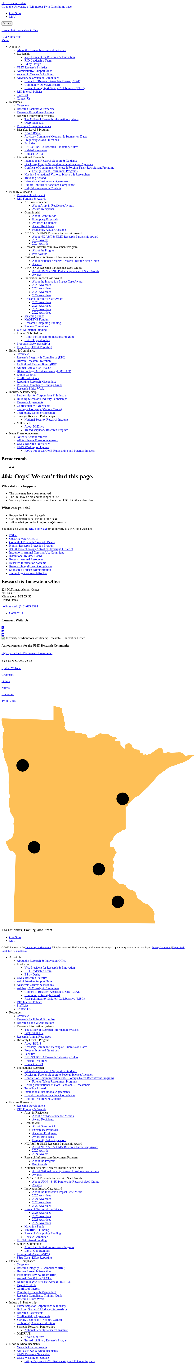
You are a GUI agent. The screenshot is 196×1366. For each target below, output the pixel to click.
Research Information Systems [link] (35, 115)
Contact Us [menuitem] (23, 98)
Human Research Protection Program (31, 545)
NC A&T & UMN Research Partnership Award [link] (53, 233)
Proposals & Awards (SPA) (33, 1254)
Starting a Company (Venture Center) (39, 1319)
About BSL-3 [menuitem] (32, 133)
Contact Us (16, 613)
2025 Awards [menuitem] (40, 240)
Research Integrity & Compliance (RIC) (41, 1268)
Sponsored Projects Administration (30, 569)
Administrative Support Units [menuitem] (34, 71)
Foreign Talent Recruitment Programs (55, 1081)
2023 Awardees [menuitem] (41, 291)
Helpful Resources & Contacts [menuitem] (42, 188)
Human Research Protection (34, 1271)
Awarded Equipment (44, 1133)
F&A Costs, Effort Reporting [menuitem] (34, 347)
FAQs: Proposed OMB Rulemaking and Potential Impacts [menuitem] (59, 450)
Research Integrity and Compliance (30, 566)
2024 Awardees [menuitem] (41, 288)
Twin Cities (9, 700)
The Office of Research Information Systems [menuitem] (51, 119)
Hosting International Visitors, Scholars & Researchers (57, 1085)
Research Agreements (30, 1312)
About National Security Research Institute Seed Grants (65, 1171)
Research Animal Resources (26, 559)
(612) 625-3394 (28, 606)
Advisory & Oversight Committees (38, 988)
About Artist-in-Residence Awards (53, 1116)
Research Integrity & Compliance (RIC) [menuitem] (41, 357)
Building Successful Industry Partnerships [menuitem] (42, 398)
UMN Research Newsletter (33, 1354)
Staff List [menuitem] (22, 95)
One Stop (15, 13)
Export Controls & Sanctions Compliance (49, 1095)
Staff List (22, 1005)
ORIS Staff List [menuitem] (33, 122)
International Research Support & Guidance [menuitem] (50, 160)
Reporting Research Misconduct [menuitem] (36, 381)
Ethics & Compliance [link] (22, 350)
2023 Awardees (41, 1202)
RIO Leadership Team (37, 971)
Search (7, 23)
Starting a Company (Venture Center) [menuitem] (39, 409)
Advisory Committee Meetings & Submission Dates (55, 1047)
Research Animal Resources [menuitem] (34, 126)
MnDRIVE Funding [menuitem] (36, 319)
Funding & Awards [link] (20, 191)
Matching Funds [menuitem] (34, 316)
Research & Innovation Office (20, 30)
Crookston (8, 674)
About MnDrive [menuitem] (34, 426)
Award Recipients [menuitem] (43, 209)
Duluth (6, 681)
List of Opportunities (37, 1250)
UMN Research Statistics (32, 978)
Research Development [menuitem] (31, 195)
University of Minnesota (38, 947)
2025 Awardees (41, 1195)
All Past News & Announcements (37, 1350)
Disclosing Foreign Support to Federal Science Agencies (58, 1074)
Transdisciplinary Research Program (46, 1340)
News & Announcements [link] (24, 433)
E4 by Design (32, 974)
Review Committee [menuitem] (36, 326)
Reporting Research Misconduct (36, 1292)
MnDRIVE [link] (24, 423)
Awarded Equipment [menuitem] (44, 222)
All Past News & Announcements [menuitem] (37, 440)
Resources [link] (15, 102)
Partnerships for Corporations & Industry (41, 1306)
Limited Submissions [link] (29, 333)
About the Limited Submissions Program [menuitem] (49, 336)
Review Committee (36, 1236)
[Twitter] (98, 627)
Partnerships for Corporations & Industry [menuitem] (41, 395)
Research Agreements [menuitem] (30, 402)
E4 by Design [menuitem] (32, 64)
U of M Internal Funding (32, 1240)
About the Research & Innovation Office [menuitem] (41, 50)
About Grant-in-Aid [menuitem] (44, 216)
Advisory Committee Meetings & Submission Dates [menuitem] (55, 136)
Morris (6, 687)
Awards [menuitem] (37, 264)
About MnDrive (34, 1337)
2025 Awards (40, 1150)
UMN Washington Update (33, 1357)
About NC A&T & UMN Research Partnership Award (65, 1147)
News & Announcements (32, 1347)
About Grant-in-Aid (44, 1126)
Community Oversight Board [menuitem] (42, 84)
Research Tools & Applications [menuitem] (35, 112)
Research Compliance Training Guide (39, 1295)
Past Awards (39, 1164)
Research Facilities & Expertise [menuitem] (36, 108)
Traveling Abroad (35, 1088)
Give (4, 36)
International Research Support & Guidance (50, 1071)
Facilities (29, 1053)
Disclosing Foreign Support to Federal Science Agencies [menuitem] (58, 164)
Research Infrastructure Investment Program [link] (51, 247)
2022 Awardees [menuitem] (41, 295)
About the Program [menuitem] (43, 250)
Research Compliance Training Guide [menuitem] (39, 385)
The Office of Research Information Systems (51, 1029)
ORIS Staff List (33, 1033)
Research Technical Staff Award (43, 1209)
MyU (12, 16)
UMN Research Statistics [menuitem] (32, 67)
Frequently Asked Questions (41, 1050)
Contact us (14, 36)
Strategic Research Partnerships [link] (36, 416)
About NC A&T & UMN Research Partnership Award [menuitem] (65, 236)
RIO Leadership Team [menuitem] (37, 60)
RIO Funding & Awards (31, 1109)
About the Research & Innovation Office (41, 960)
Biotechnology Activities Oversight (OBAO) (44, 1281)
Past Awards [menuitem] (39, 253)
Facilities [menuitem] (29, 143)
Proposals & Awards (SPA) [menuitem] (33, 343)
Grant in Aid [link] (32, 212)
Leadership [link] (23, 53)
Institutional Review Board (25, 556)
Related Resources (35, 1060)
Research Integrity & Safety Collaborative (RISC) (54, 998)
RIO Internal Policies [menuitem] (29, 91)
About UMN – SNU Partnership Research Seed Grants (65, 1181)
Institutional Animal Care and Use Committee (36, 552)
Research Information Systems (27, 562)
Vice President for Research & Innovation (49, 967)
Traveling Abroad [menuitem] (35, 178)
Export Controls (26, 1285)
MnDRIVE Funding (36, 1230)
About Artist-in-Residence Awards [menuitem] (53, 205)
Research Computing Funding (42, 1233)
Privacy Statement (161, 947)
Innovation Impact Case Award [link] (43, 278)
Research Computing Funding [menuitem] (42, 323)
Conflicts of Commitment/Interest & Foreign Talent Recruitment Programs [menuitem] (69, 167)
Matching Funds (34, 1226)
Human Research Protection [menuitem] (34, 361)
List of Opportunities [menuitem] (37, 340)
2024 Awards (40, 1154)
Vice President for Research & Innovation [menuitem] (49, 57)
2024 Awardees (41, 1198)
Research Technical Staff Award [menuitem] (43, 298)
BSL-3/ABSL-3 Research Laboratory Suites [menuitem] (51, 146)
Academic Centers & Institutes (35, 984)
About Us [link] (15, 46)
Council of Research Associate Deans (32, 542)
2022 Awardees (41, 1205)
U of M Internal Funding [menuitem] (32, 329)
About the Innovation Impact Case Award (57, 1192)
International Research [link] (30, 157)
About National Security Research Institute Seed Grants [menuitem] (65, 260)
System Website (11, 668)
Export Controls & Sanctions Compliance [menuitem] (49, 184)
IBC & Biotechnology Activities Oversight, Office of (41, 549)
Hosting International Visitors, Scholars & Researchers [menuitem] (57, 174)
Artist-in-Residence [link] (36, 202)
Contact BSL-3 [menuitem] (33, 153)
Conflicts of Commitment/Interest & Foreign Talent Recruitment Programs (69, 1078)
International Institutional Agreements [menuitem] (47, 181)
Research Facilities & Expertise (36, 1019)
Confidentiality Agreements (33, 1316)
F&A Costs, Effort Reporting (34, 1257)
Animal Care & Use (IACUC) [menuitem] (35, 367)
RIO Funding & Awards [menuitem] (31, 198)
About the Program (43, 1161)
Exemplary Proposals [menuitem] (45, 219)
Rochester (8, 694)
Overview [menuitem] (23, 105)
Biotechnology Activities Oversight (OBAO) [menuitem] (44, 371)
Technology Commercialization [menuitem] (36, 412)
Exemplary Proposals (45, 1129)
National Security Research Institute (46, 1330)
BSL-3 (13, 535)
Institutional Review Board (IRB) (37, 1274)
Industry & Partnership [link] (23, 392)
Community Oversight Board (42, 995)
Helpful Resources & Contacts (42, 1098)
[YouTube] (98, 634)
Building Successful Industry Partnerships (42, 1309)
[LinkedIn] (98, 631)
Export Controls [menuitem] (26, 374)
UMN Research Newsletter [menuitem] (33, 443)
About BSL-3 (32, 1043)
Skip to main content (14, 3)
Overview (23, 1015)
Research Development (31, 1105)
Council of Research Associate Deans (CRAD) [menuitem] (52, 81)
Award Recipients (43, 1119)
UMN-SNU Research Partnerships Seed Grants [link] (53, 267)
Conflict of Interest (28, 1288)
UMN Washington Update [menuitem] (33, 447)
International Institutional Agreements (47, 1091)
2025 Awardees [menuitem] (41, 285)
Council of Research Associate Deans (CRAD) (52, 991)
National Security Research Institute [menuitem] (46, 419)
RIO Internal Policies (29, 1002)
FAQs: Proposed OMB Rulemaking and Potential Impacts (59, 1361)
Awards (37, 1174)
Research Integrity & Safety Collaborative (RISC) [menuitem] (54, 88)
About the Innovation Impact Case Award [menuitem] (57, 281)
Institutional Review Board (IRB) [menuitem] (37, 364)
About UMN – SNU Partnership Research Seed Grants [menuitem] (65, 271)
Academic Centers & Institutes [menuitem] (35, 74)
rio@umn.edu (10, 606)
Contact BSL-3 (33, 1064)
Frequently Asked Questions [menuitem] (41, 140)
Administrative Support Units (34, 981)
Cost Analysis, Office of (23, 538)
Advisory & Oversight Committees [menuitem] (38, 77)
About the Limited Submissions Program (49, 1247)
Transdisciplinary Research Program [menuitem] (46, 430)
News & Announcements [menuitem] (32, 436)
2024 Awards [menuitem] (40, 243)
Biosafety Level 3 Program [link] (33, 129)
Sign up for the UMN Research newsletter (27, 653)
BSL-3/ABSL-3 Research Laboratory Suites (51, 1057)
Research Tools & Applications (35, 1022)
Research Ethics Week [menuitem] (30, 388)
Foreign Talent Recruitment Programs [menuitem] (55, 171)
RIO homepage (38, 528)
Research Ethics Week (30, 1299)
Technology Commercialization (28, 573)
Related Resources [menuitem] (35, 150)
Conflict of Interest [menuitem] (28, 378)
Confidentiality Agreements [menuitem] (33, 405)
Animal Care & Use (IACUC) (35, 1278)
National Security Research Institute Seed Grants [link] (53, 257)
